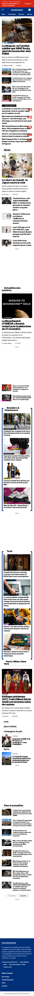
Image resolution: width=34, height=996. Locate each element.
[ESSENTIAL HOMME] (17, 10)
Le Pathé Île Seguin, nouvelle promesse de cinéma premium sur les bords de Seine (21, 759)
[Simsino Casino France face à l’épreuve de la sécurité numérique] (17, 642)
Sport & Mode (10, 726)
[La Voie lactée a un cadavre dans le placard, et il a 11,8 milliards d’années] (6, 832)
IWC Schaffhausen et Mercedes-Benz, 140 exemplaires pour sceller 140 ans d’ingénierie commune (16, 128)
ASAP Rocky (5, 814)
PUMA (4, 42)
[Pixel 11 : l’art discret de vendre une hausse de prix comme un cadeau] (17, 617)
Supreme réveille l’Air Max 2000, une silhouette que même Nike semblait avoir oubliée (16, 458)
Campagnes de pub (12, 731)
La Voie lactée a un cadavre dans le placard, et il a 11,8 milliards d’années (22, 79)
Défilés (5, 693)
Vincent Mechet (7, 343)
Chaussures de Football (9, 428)
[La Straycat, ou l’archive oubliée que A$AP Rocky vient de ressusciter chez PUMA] (17, 30)
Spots (6, 749)
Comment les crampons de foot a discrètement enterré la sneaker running (16, 433)
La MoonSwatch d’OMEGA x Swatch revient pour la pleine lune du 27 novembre (16, 325)
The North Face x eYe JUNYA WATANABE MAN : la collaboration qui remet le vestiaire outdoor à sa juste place (22, 886)
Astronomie (5, 835)
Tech (9, 551)
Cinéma (4, 764)
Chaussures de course (6, 865)
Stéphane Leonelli (8, 65)
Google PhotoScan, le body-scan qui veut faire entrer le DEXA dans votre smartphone (21, 98)
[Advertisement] (17, 267)
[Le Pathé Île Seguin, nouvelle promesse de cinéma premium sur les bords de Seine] (6, 758)
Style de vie (5, 74)
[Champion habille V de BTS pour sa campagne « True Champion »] (6, 740)
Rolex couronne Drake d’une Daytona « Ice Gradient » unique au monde (21, 388)
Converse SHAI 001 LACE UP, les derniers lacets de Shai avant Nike (16, 483)
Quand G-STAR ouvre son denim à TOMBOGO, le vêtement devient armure (21, 218)
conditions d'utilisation (8, 5)
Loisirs (4, 72)
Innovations (7, 595)
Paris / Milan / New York (15, 662)
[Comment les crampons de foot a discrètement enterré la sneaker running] (17, 421)
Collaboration (7, 317)
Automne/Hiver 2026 (6, 746)
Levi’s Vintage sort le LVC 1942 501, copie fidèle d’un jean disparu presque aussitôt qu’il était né (22, 231)
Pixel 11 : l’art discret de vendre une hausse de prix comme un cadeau (16, 629)
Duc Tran (6, 194)
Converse (6, 478)
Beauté (5, 569)
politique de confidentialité (9, 3)
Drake (4, 390)
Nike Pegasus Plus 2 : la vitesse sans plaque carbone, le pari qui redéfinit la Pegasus (17, 141)
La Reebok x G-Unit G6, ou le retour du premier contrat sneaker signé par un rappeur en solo (16, 111)
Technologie (6, 100)
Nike (4, 91)
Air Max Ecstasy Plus (9, 453)
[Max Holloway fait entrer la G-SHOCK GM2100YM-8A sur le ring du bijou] (6, 398)
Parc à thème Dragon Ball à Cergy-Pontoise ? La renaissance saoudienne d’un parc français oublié (22, 71)
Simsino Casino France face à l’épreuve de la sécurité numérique (16, 654)
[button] (28, 3)
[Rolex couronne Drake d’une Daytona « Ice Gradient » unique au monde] (6, 387)
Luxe (5, 721)
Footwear (10, 42)
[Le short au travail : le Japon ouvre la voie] (17, 165)
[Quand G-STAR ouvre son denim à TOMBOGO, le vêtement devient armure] (6, 216)
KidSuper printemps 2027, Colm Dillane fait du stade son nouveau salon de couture (16, 700)
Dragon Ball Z (6, 824)
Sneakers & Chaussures (11, 409)
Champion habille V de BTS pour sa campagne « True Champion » (21, 741)
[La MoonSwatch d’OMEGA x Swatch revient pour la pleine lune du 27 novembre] (17, 305)
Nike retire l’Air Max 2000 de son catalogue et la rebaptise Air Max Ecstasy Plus (21, 89)
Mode (7, 150)
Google (6, 624)
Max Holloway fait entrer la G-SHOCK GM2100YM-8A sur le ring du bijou (22, 397)
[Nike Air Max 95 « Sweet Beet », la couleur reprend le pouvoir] (17, 496)
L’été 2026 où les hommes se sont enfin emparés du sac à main (22, 243)
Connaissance (6, 81)
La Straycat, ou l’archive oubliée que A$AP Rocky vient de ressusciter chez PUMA (16, 49)
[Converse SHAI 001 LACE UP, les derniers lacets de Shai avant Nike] (17, 471)
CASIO (4, 400)
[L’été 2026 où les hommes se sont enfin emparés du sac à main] (6, 243)
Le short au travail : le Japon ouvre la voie (15, 181)
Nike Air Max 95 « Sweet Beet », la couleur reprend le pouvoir (16, 506)
